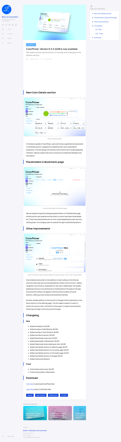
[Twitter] (6, 25)
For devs (63, 395)
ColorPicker (31, 45)
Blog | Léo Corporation (10, 17)
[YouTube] (9, 25)
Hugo (29, 435)
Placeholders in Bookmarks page (105, 18)
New (100, 29)
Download (97, 38)
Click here (29, 384)
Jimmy (38, 437)
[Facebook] (16, 25)
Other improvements (101, 22)
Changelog (98, 26)
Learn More (30, 389)
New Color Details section (103, 13)
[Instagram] (13, 25)
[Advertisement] (54, 74)
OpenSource (53, 395)
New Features (41, 395)
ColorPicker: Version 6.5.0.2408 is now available (52, 48)
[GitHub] (3, 25)
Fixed (101, 34)
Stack (28, 437)
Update (30, 395)
